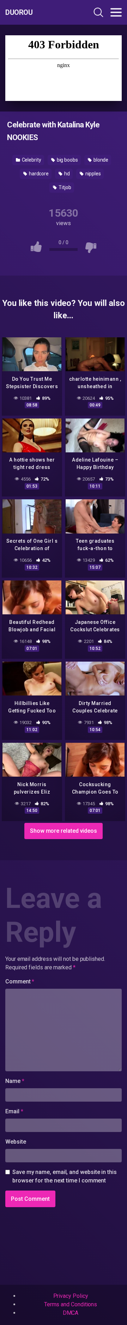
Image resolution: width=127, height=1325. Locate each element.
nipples (92, 173)
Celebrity (31, 160)
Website (15, 1141)
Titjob (64, 187)
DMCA (71, 1312)
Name (14, 1081)
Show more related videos (63, 830)
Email (14, 1111)
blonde (100, 160)
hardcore (38, 173)
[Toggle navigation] (116, 12)
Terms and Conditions (70, 1304)
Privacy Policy (70, 1296)
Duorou (18, 12)
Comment (19, 981)
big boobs (67, 160)
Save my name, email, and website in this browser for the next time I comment (64, 1176)
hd (66, 173)
